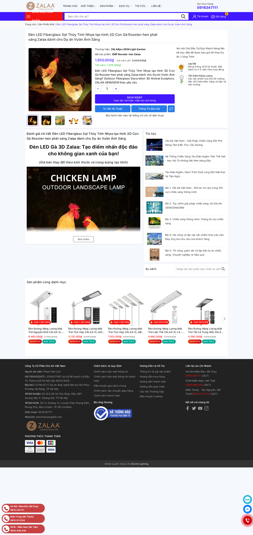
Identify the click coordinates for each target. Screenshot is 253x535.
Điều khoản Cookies (151, 396)
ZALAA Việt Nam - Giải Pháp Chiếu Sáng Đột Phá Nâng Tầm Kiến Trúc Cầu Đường (193, 142)
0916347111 (207, 6)
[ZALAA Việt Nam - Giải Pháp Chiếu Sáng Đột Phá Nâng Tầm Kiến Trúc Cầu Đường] (154, 145)
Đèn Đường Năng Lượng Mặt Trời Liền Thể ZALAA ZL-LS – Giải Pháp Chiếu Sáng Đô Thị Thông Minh (165, 330)
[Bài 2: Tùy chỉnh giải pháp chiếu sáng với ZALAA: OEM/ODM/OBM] (154, 207)
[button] (223, 319)
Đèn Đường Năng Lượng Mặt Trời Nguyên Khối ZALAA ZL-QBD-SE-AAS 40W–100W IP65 (46, 330)
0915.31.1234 (202, 393)
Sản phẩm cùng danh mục (46, 282)
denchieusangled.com (49, 416)
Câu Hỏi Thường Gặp (152, 391)
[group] (60, 79)
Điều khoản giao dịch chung (110, 385)
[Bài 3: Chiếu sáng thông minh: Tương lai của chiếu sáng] (154, 223)
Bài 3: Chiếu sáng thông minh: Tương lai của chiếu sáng (194, 221)
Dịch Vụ (124, 5)
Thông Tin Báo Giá (149, 108)
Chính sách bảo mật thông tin (111, 371)
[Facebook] (188, 408)
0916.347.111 (193, 375)
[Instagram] (206, 408)
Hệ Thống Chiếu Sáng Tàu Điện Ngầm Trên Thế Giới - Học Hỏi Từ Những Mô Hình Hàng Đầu (195, 158)
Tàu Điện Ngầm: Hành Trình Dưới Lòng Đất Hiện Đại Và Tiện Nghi (195, 174)
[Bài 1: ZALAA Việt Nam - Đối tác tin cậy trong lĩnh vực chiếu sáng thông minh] (154, 192)
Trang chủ (70, 5)
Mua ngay (135, 99)
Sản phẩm (107, 5)
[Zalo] (247, 499)
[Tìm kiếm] (183, 16)
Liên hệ (156, 5)
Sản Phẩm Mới (46, 24)
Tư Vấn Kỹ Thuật (112, 108)
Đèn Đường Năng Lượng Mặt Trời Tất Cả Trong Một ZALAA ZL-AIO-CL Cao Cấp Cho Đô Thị (205, 330)
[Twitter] (194, 408)
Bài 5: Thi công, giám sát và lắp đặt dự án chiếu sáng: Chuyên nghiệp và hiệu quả (193, 252)
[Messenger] (247, 509)
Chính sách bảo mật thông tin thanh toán (114, 378)
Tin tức (140, 5)
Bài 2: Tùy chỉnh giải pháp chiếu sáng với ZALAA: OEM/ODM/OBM (193, 205)
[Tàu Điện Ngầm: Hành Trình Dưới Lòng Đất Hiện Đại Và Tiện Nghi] (154, 176)
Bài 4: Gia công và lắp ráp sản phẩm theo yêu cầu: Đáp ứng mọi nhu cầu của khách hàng (194, 236)
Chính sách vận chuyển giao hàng (113, 390)
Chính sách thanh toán (107, 395)
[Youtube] (200, 408)
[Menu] (28, 16)
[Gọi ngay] (247, 520)
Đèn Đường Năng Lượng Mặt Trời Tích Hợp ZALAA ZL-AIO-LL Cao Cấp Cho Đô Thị (86, 330)
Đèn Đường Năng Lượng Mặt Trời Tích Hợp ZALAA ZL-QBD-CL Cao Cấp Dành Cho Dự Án (126, 330)
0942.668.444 (194, 384)
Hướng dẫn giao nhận (152, 386)
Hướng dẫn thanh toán (153, 381)
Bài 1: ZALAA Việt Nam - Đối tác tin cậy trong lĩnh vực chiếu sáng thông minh (194, 189)
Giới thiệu (88, 5)
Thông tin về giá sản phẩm (155, 371)
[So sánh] (171, 108)
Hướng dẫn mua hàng (152, 376)
